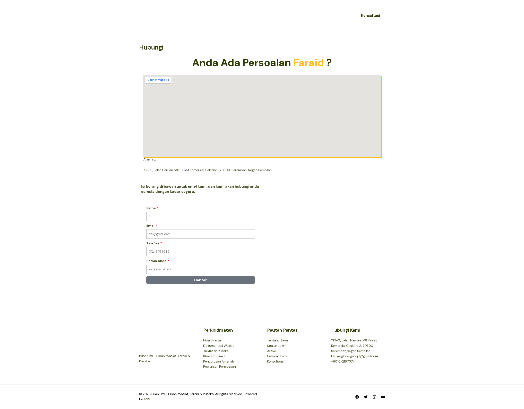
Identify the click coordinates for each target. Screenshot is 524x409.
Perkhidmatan (273, 15)
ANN (147, 399)
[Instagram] (374, 397)
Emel (150, 226)
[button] (253, 15)
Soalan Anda (156, 261)
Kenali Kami (242, 15)
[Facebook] (357, 397)
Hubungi (302, 15)
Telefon (153, 243)
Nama (151, 208)
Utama (220, 15)
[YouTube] (383, 397)
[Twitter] (366, 397)
